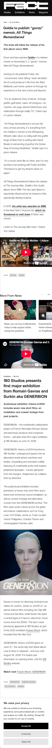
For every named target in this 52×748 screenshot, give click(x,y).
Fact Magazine (26, 5)
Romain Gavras (28, 682)
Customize (26, 734)
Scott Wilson (15, 22)
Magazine (43, 12)
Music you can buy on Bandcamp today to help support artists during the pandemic (20, 327)
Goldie (13, 275)
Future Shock (33, 630)
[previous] (42, 294)
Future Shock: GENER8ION (31, 671)
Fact (17, 376)
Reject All (26, 741)
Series (32, 12)
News (5, 22)
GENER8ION (14, 682)
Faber (21, 275)
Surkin (21, 686)
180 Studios (10, 686)
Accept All (26, 726)
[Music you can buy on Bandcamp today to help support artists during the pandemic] (20, 310)
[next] (48, 294)
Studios (7, 12)
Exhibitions (20, 12)
